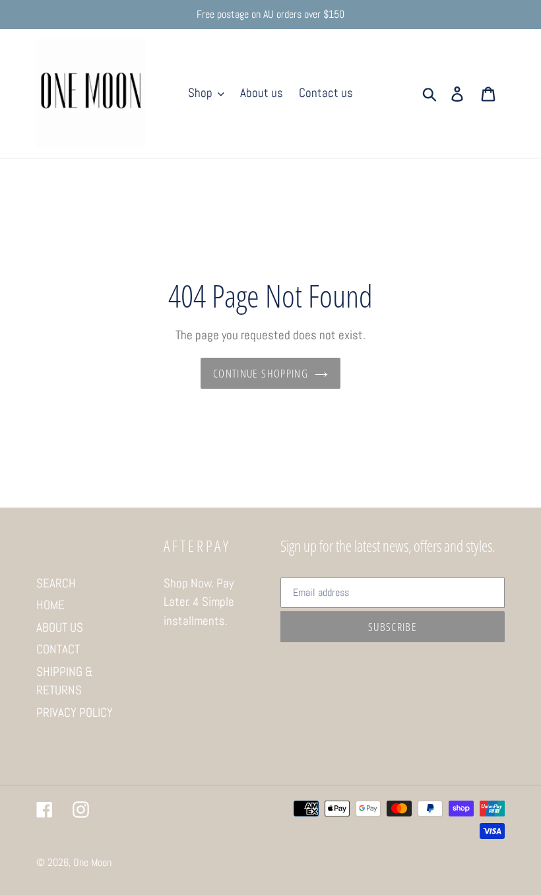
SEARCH (56, 583)
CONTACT (58, 649)
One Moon (92, 862)
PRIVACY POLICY (74, 712)
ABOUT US (59, 627)
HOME (50, 605)
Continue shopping (260, 373)
